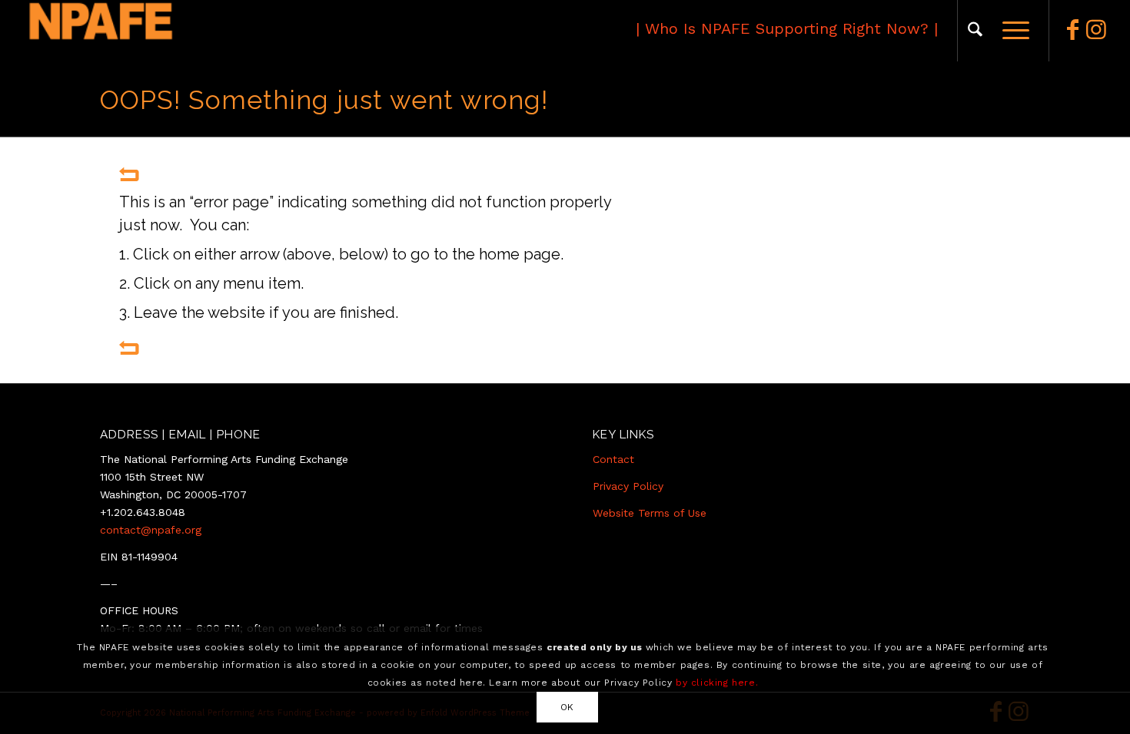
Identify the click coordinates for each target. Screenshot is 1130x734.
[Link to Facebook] (1073, 29)
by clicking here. (717, 681)
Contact (613, 459)
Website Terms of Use (649, 513)
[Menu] (1010, 30)
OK (567, 706)
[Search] (975, 30)
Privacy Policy (628, 486)
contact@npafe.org (150, 530)
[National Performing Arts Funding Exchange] (170, 30)
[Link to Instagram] (1096, 29)
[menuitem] (975, 30)
